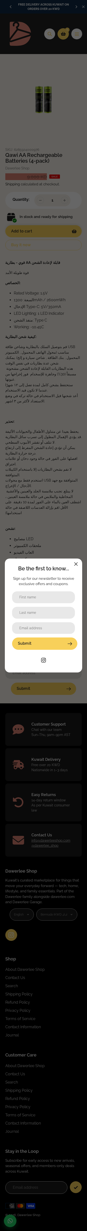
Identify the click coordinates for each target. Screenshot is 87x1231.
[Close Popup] (76, 564)
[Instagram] (43, 659)
